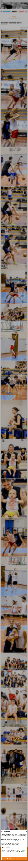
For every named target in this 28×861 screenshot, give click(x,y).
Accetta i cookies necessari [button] (14, 858)
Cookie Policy (3, 842)
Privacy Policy (9, 842)
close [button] (26, 831)
